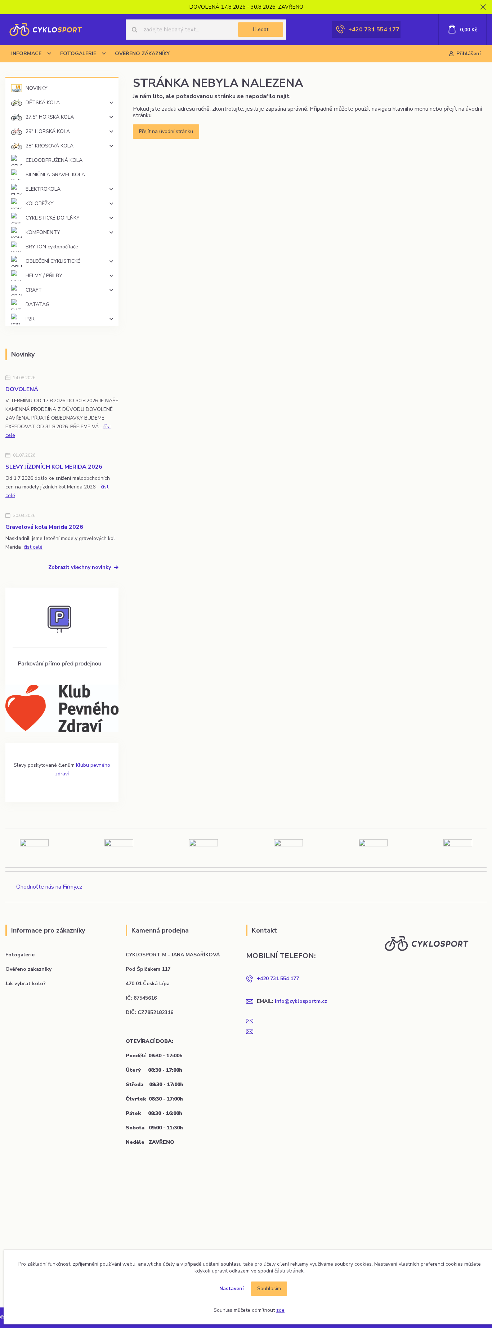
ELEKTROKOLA (43, 189)
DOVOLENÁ (21, 389)
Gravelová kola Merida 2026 (44, 527)
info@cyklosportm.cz (301, 1001)
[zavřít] (483, 7)
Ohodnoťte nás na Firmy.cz (49, 887)
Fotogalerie (20, 954)
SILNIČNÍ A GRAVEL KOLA (55, 174)
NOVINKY (37, 88)
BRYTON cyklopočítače (52, 246)
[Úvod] (45, 29)
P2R (30, 318)
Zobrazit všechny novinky (79, 567)
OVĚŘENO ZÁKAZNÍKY (142, 53)
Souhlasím (269, 1288)
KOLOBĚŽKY (40, 203)
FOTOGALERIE (78, 53)
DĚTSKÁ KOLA (43, 102)
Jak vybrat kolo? (25, 983)
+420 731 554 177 (373, 30)
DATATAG (37, 304)
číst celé (33, 547)
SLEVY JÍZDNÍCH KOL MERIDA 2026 (53, 467)
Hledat (260, 29)
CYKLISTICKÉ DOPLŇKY (53, 217)
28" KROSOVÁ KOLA (49, 145)
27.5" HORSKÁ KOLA (50, 117)
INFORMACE (26, 53)
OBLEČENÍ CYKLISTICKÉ (53, 261)
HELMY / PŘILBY (44, 275)
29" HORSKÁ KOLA (48, 131)
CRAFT (34, 290)
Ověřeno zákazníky (28, 969)
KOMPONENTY (43, 232)
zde (280, 1310)
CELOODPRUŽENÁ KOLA (54, 160)
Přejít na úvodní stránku (166, 131)
